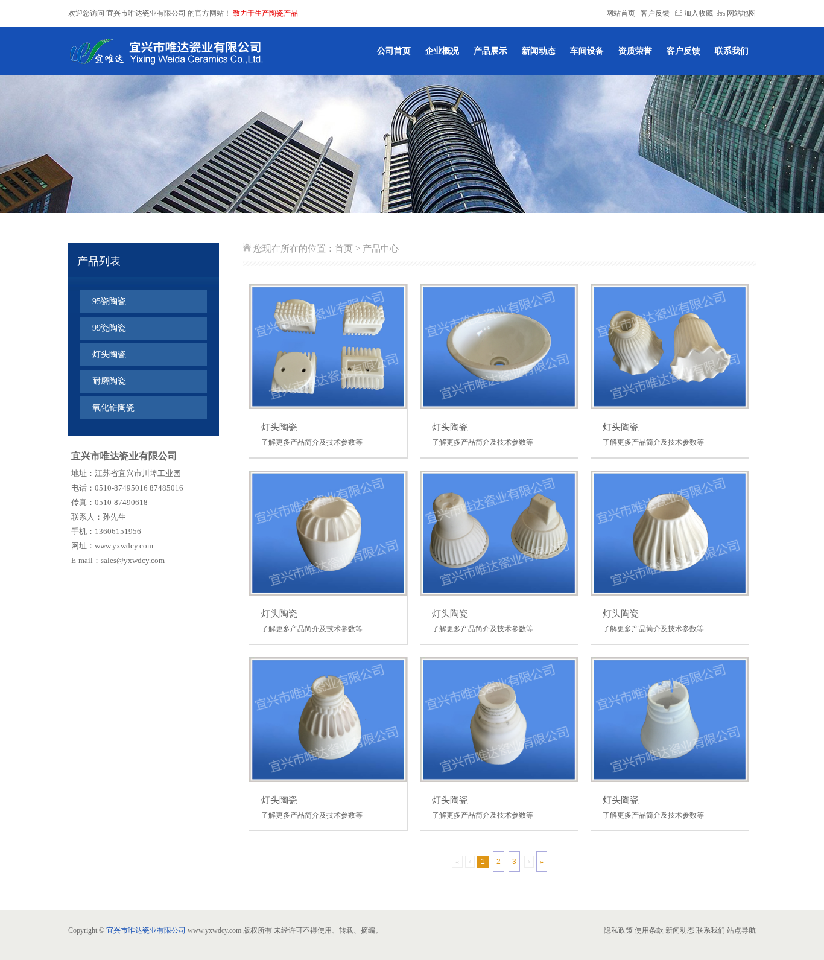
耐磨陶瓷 (109, 381)
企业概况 (442, 51)
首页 (344, 248)
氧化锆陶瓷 (113, 407)
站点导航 (741, 930)
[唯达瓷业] (166, 51)
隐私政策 (618, 930)
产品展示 (490, 51)
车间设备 (587, 51)
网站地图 (740, 13)
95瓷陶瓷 (109, 301)
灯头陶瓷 (109, 354)
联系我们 (732, 51)
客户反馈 (655, 13)
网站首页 (620, 13)
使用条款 (649, 930)
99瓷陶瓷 (109, 327)
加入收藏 (697, 13)
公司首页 (394, 51)
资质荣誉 (635, 51)
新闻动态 (539, 51)
